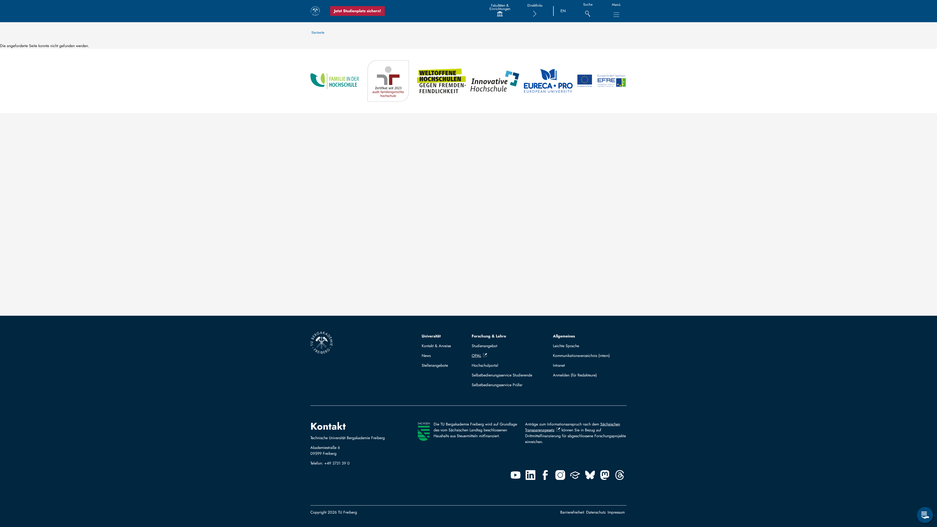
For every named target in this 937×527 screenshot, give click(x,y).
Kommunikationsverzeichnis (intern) (581, 355)
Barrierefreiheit (572, 512)
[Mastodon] (605, 475)
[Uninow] (575, 475)
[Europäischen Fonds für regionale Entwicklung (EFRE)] (602, 81)
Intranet (559, 365)
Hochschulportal (485, 365)
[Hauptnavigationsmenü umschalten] (616, 14)
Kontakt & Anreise (436, 346)
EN (563, 11)
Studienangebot (484, 346)
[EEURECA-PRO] (548, 81)
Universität (431, 336)
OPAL (476, 355)
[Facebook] (545, 475)
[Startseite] (315, 11)
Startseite (317, 32)
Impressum (616, 512)
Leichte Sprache (566, 346)
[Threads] (620, 475)
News (426, 355)
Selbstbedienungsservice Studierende (502, 375)
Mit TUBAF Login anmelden (587, 375)
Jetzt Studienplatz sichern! (357, 11)
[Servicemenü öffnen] (925, 515)
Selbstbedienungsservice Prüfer (497, 385)
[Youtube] (515, 475)
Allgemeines (564, 336)
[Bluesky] (590, 475)
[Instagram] (560, 475)
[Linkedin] (530, 475)
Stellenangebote (435, 365)
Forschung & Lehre (489, 336)
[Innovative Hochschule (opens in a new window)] (495, 81)
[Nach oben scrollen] (925, 495)
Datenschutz (596, 512)
